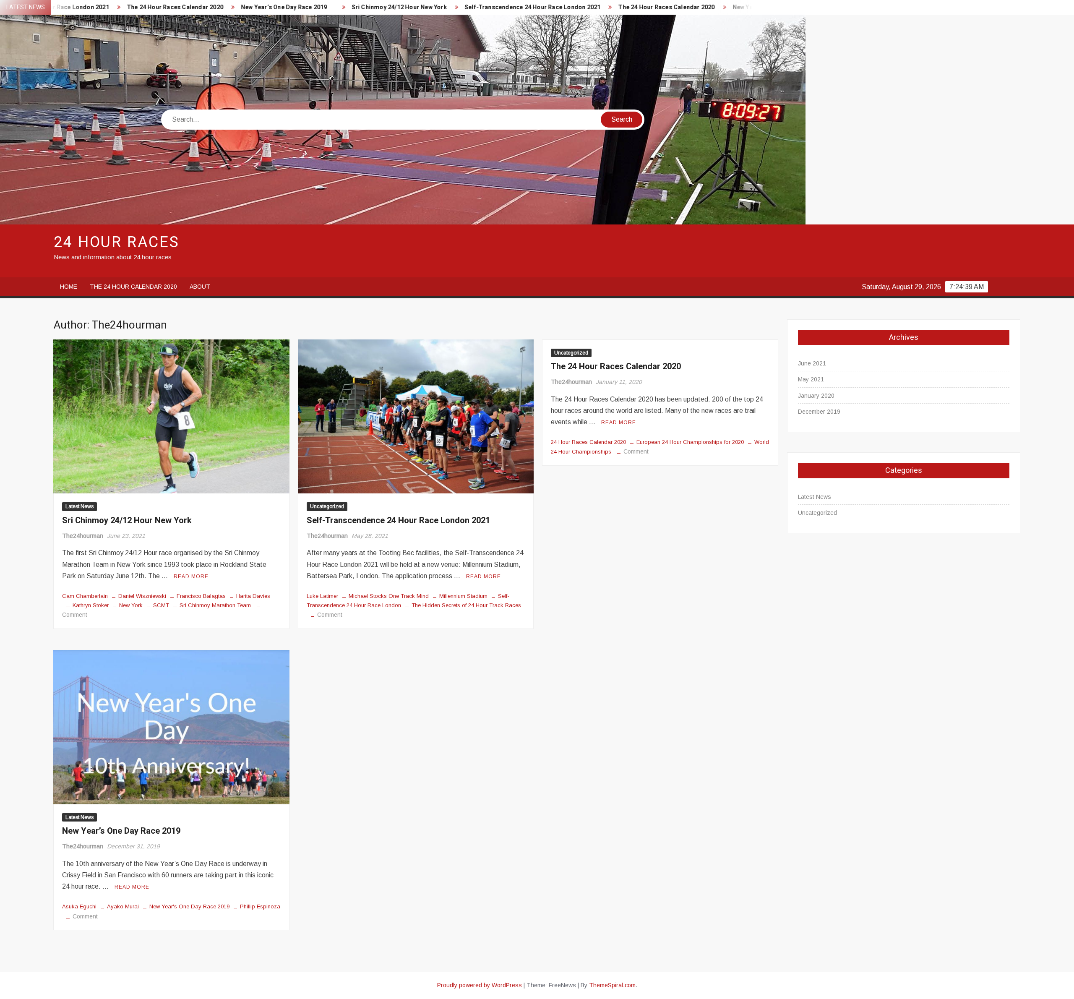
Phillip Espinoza (260, 906)
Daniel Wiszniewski (142, 596)
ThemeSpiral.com (612, 985)
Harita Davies (253, 596)
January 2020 (816, 395)
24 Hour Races (116, 242)
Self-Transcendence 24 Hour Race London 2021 (481, 7)
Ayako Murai (123, 906)
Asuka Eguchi (79, 906)
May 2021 (811, 379)
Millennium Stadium (463, 596)
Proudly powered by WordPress (479, 985)
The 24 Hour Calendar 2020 (133, 286)
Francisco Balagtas (201, 596)
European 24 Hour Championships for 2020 (690, 442)
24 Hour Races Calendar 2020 (588, 442)
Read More (191, 576)
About (200, 286)
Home (68, 286)
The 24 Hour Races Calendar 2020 (124, 7)
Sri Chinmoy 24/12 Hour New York (348, 7)
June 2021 (812, 363)
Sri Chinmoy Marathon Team (215, 605)
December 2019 (819, 411)
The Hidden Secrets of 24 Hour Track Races (466, 605)
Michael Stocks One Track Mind (389, 596)
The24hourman (82, 535)
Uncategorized (327, 506)
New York (131, 605)
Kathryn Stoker (91, 605)
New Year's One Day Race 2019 (189, 906)
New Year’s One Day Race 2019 (233, 7)
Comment (74, 614)
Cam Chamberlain (85, 596)
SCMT (161, 605)
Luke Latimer (322, 596)
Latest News (79, 506)
